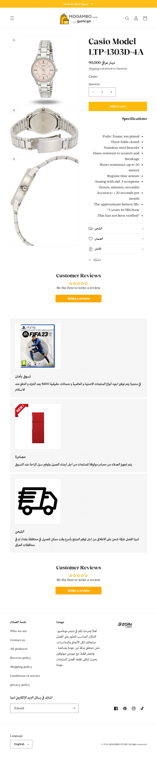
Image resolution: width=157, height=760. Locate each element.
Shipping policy (21, 667)
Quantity (95, 84)
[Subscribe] (74, 708)
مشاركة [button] (97, 259)
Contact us (17, 640)
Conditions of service (25, 676)
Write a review (78, 298)
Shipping (94, 68)
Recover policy (20, 658)
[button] (12, 18)
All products (18, 649)
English (19, 744)
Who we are (18, 631)
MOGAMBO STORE (118, 744)
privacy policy (20, 685)
